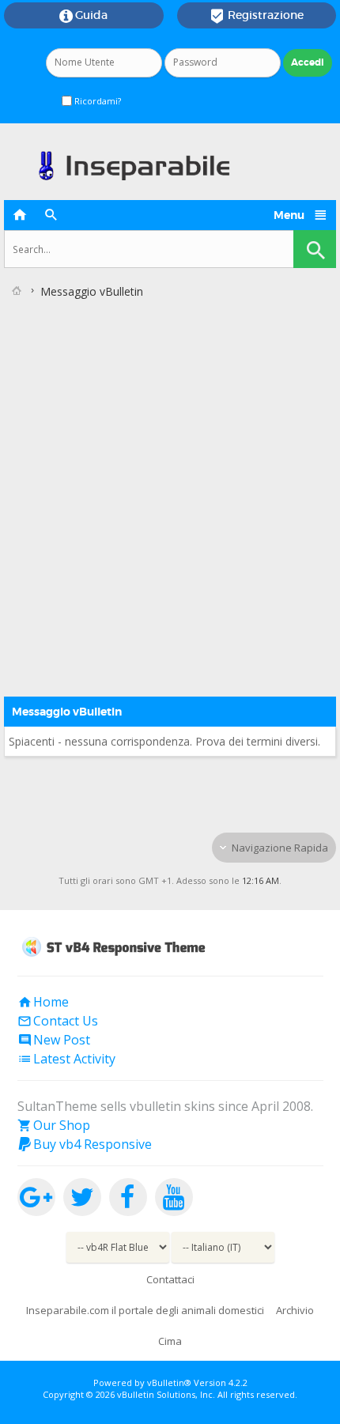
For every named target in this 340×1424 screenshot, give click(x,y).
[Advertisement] (170, 482)
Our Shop (53, 1125)
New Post (53, 1039)
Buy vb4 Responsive (84, 1144)
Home (43, 1001)
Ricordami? (96, 101)
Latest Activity (66, 1058)
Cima (170, 1341)
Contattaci (170, 1279)
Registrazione (257, 16)
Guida (83, 16)
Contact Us (57, 1020)
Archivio (295, 1310)
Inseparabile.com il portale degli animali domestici (145, 1310)
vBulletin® (169, 1382)
